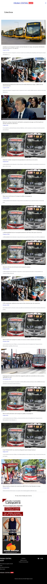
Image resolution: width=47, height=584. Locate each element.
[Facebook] (38, 558)
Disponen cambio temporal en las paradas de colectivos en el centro (20, 159)
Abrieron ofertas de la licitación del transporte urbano (16, 267)
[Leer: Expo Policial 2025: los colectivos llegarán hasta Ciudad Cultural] (23, 435)
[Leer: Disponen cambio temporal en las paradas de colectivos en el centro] (23, 145)
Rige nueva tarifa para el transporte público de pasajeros (17, 196)
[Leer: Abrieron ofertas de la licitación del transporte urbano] (23, 252)
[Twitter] (40, 558)
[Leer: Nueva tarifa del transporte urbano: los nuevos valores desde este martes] (23, 325)
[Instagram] (42, 558)
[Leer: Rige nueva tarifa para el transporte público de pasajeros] (23, 181)
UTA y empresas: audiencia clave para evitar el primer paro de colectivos (21, 303)
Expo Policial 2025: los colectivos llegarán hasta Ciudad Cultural (19, 450)
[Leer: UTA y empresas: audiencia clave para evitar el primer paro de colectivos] (23, 288)
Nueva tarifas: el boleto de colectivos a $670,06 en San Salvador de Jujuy (21, 486)
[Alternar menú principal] (45, 3)
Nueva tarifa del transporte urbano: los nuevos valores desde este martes (22, 339)
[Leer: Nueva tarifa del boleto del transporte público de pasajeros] (23, 398)
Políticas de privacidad (23, 562)
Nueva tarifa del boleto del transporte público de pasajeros (18, 413)
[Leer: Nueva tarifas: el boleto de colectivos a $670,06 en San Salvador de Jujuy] (23, 471)
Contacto (23, 558)
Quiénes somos (23, 560)
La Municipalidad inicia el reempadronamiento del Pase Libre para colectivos (22, 232)
